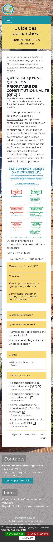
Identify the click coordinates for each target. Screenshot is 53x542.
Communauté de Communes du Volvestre (21, 501)
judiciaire (24, 116)
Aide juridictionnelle (22, 362)
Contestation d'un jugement (23, 60)
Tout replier (19, 259)
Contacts (14, 459)
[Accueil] (8, 8)
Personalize (27, 538)
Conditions (15, 276)
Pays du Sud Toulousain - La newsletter (25, 506)
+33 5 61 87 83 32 (12, 476)
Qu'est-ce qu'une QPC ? (23, 266)
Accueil (18, 40)
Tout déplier (37, 259)
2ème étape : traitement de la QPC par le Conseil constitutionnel (23, 296)
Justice (36, 57)
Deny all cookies (39, 533)
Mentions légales (25, 518)
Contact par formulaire (17, 480)
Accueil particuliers (18, 57)
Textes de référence (20, 314)
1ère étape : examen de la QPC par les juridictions (24, 285)
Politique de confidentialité (25, 521)
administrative (15, 119)
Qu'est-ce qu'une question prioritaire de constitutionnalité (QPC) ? (25, 68)
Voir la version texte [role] (19, 253)
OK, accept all (15, 533)
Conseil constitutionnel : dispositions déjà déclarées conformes (24, 408)
